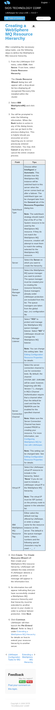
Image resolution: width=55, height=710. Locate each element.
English (44, 2)
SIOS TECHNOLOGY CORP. (23, 8)
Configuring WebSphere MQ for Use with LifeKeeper (33, 442)
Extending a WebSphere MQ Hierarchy (27, 658)
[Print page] (34, 26)
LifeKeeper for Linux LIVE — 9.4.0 (21, 13)
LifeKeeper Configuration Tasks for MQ (14, 657)
